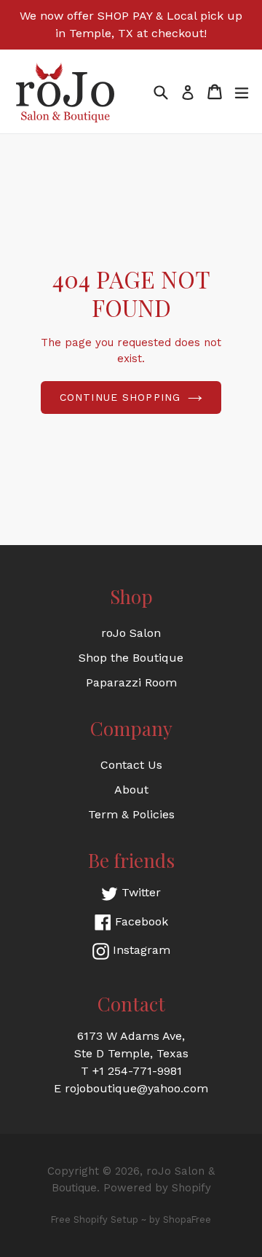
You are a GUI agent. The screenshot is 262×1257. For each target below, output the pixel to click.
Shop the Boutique (131, 658)
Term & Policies (131, 814)
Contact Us (131, 765)
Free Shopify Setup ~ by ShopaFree (131, 1219)
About (131, 789)
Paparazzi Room (131, 682)
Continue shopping (120, 397)
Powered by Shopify (157, 1187)
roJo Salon (131, 633)
